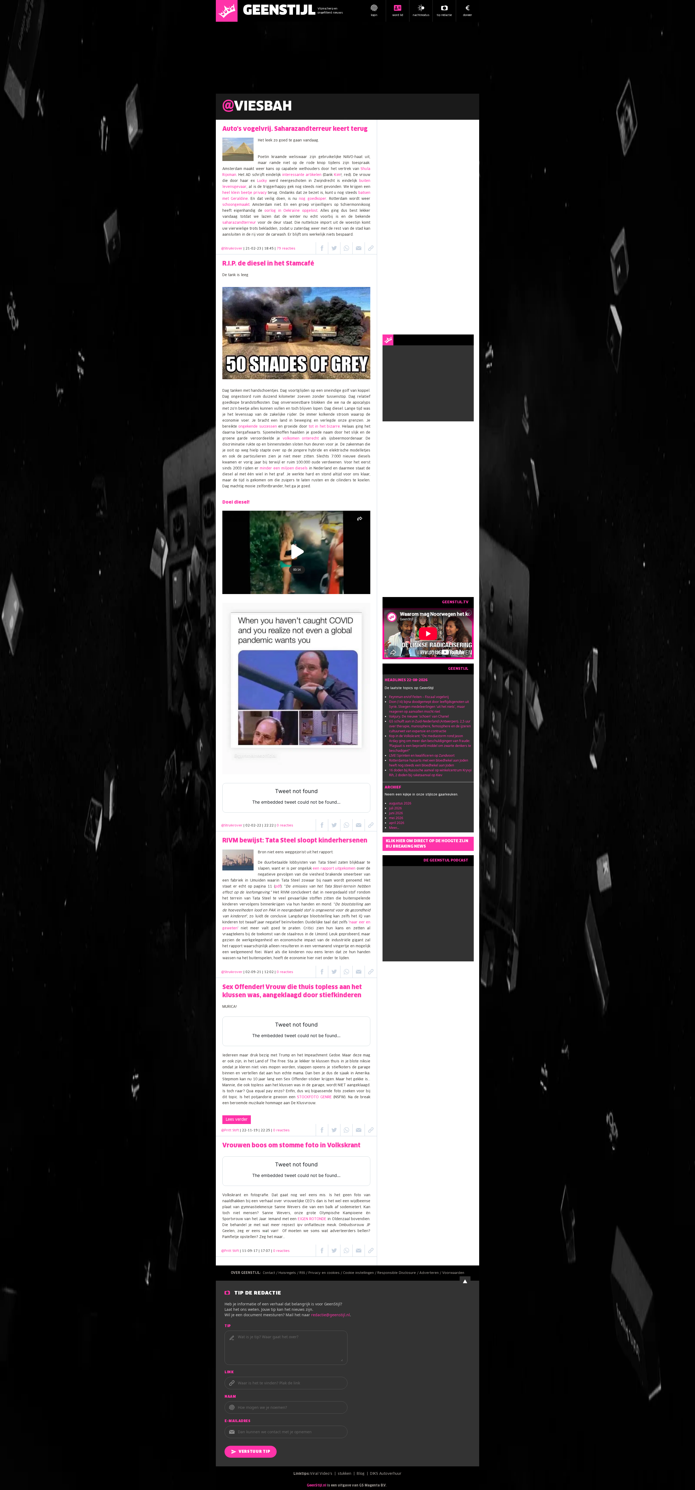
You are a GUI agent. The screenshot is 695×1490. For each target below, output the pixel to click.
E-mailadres (238, 1421)
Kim (337, 175)
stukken (344, 1474)
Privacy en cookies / (325, 1273)
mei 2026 (396, 818)
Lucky (262, 181)
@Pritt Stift (230, 1130)
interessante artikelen (301, 175)
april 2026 (396, 822)
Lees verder (237, 1120)
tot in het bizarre (324, 426)
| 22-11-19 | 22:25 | (265, 1130)
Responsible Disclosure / (398, 1273)
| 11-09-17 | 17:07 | (265, 1251)
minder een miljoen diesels (284, 468)
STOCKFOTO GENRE (314, 1097)
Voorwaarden (453, 1273)
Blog (361, 1474)
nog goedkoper (312, 199)
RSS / (303, 1273)
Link (229, 1372)
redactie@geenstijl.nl (330, 1314)
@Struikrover (231, 248)
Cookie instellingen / (360, 1273)
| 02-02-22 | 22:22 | (268, 825)
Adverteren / (430, 1273)
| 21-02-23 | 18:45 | (269, 248)
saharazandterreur (239, 223)
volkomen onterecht (301, 438)
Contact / (271, 1273)
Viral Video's (321, 1474)
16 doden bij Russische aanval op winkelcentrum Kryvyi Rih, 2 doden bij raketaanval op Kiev (430, 772)
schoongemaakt (235, 205)
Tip (228, 1326)
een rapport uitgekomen (334, 868)
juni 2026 (396, 813)
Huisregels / (289, 1273)
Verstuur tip (254, 1452)
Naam (230, 1397)
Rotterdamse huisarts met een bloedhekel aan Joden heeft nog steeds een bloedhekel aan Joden (428, 763)
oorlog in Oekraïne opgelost (290, 211)
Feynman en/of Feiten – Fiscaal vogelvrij (419, 697)
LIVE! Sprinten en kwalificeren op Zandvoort (421, 755)
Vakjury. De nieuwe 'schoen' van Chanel (419, 716)
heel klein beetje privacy (244, 193)
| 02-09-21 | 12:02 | (268, 972)
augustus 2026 (400, 803)
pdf (278, 886)
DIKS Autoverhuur (386, 1474)
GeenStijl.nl (316, 1485)
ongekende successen (257, 426)
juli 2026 (395, 808)
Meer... (394, 827)
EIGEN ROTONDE (312, 1219)
